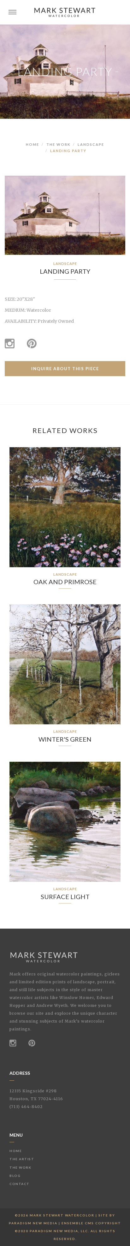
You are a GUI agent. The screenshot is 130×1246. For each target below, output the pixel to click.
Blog (15, 1175)
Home (32, 144)
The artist (21, 1159)
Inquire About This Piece (65, 368)
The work (58, 144)
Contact (19, 1184)
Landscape (91, 144)
